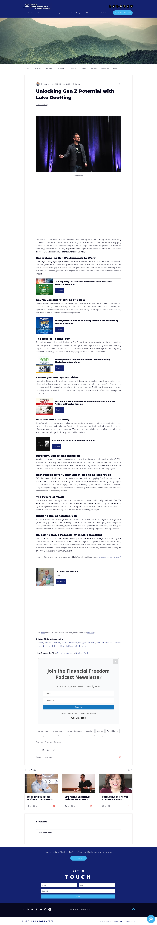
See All (130, 770)
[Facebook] (110, 6)
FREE (51, 921)
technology (80, 736)
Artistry (83, 68)
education (89, 731)
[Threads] (124, 6)
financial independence (74, 731)
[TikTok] (128, 6)
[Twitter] (113, 6)
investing (40, 736)
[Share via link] (54, 750)
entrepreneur (58, 731)
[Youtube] (131, 6)
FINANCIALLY (35, 921)
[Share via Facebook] (37, 750)
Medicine (49, 68)
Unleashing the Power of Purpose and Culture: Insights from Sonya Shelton (115, 798)
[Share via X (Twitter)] (43, 750)
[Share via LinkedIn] (48, 750)
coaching (100, 731)
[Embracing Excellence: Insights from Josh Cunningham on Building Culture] (78, 783)
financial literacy (112, 731)
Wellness (38, 68)
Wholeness (60, 68)
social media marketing (95, 736)
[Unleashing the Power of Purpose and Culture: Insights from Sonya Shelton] (115, 783)
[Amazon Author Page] (23, 909)
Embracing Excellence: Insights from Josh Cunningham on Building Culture (78, 798)
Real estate (105, 68)
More (115, 68)
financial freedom (43, 731)
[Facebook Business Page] (36, 909)
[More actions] (119, 84)
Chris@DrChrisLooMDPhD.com (78, 909)
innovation (68, 736)
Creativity (72, 68)
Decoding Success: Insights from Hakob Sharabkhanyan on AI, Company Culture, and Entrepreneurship (40, 798)
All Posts (27, 68)
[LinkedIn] (117, 6)
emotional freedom (54, 736)
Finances (93, 68)
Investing (57, 742)
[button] (129, 68)
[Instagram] (120, 6)
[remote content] (78, 210)
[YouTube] (41, 909)
